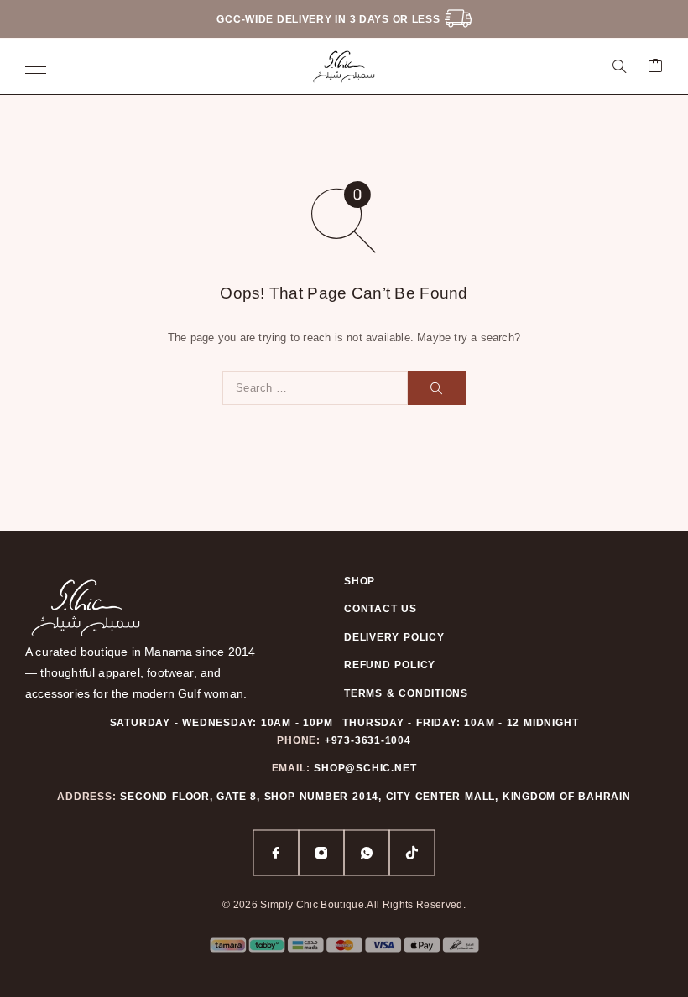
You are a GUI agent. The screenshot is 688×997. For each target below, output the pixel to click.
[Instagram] (321, 852)
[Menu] (35, 66)
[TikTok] (412, 852)
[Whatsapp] (366, 852)
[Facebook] (276, 852)
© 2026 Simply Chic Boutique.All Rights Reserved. (344, 905)
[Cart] (655, 66)
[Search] (619, 66)
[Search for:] (315, 388)
